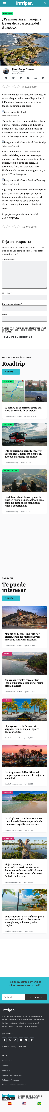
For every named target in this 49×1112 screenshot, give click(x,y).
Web (4, 315)
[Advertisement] (24, 543)
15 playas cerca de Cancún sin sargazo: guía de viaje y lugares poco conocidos (22, 729)
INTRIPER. (23, 1047)
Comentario (8, 260)
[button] (4, 3)
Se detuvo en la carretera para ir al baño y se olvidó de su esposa (23, 409)
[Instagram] (10, 1039)
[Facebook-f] (4, 1039)
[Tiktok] (32, 1039)
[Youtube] (21, 1039)
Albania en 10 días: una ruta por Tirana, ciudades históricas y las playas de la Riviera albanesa (23, 636)
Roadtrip (7, 13)
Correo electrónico (12, 304)
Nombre (7, 293)
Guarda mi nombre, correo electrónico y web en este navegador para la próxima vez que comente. (24, 330)
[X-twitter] (15, 1039)
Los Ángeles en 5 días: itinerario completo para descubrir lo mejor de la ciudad (24, 775)
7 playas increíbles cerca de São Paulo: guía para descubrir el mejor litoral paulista (24, 683)
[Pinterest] (26, 1039)
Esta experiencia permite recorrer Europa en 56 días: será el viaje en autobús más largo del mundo (23, 454)
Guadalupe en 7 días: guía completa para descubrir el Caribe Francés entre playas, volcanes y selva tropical (24, 921)
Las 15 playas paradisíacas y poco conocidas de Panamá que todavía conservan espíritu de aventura (23, 821)
